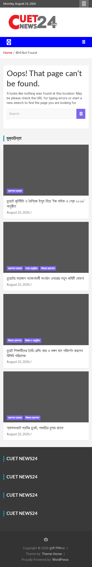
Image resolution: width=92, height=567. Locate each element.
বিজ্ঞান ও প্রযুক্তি (32, 340)
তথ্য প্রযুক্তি (32, 268)
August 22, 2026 (18, 434)
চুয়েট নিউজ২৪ (57, 548)
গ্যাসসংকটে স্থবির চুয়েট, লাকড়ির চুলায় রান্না (35, 428)
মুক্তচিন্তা (13, 138)
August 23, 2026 (18, 212)
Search (80, 114)
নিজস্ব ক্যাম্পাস (48, 268)
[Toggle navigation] (9, 42)
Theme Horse (52, 554)
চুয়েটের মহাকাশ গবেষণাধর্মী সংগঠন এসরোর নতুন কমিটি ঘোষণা (45, 279)
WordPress (60, 560)
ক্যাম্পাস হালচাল (15, 190)
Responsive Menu (84, 4)
